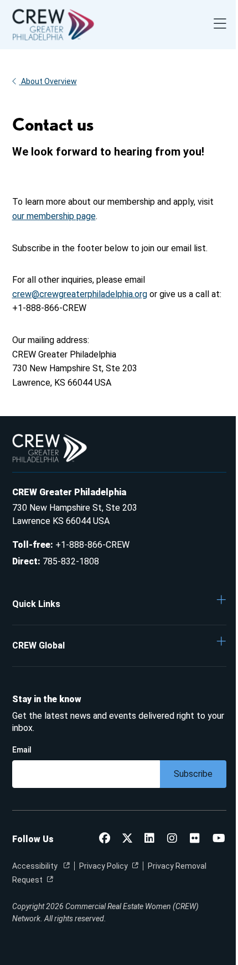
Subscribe (193, 774)
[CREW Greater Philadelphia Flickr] (195, 839)
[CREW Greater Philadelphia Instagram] (172, 839)
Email (22, 749)
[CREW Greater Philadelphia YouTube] (219, 839)
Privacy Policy (103, 866)
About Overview (49, 81)
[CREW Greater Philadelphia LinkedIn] (149, 839)
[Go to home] (53, 24)
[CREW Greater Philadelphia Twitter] (127, 839)
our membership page (54, 216)
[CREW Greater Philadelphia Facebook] (104, 839)
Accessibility (35, 866)
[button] (119, 603)
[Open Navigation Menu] (220, 24)
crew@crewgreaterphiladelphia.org (79, 294)
